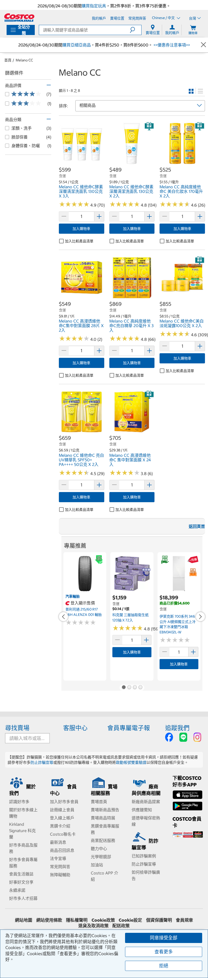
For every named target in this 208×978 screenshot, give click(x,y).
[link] (81, 163)
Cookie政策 (103, 920)
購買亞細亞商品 (76, 44)
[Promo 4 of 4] (140, 688)
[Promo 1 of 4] (124, 688)
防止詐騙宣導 (41, 762)
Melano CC (24, 60)
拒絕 (163, 966)
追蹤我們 (177, 728)
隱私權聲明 (77, 920)
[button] (135, 30)
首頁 (7, 60)
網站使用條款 (49, 920)
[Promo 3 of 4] (135, 688)
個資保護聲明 (159, 920)
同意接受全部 (163, 938)
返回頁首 (197, 526)
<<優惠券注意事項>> (171, 44)
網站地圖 (23, 920)
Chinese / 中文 (164, 18)
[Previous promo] (63, 616)
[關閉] (203, 45)
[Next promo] (200, 616)
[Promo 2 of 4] (129, 688)
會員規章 (184, 920)
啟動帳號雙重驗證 (131, 762)
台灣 (192, 18)
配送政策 (121, 926)
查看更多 (163, 952)
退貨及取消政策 (93, 926)
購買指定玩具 (94, 5)
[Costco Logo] (19, 17)
